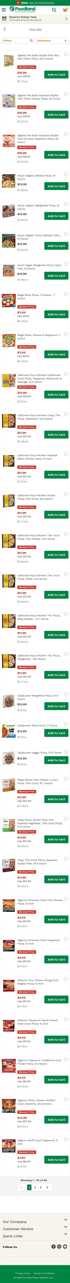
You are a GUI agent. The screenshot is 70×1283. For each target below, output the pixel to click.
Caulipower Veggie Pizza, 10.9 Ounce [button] (40, 752)
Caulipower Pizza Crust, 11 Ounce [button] (40, 725)
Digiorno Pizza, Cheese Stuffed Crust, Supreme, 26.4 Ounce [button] (40, 1102)
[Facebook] (53, 1247)
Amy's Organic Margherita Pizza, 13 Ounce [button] (38, 207)
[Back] (4, 29)
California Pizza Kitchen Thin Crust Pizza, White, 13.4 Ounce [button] (40, 577)
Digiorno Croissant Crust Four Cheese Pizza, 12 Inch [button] (40, 902)
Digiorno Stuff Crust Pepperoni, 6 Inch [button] (37, 1142)
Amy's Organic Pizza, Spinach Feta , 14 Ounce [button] (39, 237)
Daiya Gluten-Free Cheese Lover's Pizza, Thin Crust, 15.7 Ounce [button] (40, 781)
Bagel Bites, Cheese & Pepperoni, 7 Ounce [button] (38, 337)
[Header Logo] (21, 10)
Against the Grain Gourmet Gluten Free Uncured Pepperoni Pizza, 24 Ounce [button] (37, 139)
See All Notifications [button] (41, 2)
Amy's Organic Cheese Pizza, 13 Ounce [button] (36, 177)
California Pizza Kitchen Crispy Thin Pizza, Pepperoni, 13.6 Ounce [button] (40, 417)
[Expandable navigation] (3, 10)
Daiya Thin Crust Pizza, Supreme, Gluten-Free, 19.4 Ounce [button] (40, 862)
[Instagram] (59, 1247)
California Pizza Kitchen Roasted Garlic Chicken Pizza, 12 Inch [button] (40, 457)
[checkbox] (66, 55)
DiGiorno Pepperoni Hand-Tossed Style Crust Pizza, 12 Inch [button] (40, 1022)
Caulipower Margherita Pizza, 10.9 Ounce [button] (37, 697)
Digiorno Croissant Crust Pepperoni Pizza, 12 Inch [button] (40, 942)
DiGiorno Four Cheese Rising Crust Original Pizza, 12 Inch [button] (40, 982)
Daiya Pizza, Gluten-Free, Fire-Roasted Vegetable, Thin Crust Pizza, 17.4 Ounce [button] (39, 823)
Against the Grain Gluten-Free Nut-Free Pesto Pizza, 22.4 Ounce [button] (40, 57)
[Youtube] (65, 1247)
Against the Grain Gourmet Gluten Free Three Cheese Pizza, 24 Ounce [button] (40, 97)
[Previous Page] (22, 1187)
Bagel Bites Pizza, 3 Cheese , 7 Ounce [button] (36, 297)
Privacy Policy (23, 1273)
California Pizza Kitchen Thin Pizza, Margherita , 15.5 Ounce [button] (40, 657)
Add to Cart (56, 74)
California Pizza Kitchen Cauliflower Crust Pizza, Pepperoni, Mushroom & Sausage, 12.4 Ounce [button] (40, 378)
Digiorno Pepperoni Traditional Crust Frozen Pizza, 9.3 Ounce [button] (40, 1062)
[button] (54, 10)
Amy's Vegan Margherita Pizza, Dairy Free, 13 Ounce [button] (40, 267)
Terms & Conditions (44, 1273)
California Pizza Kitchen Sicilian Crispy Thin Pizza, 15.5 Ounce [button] (40, 497)
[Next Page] (48, 1187)
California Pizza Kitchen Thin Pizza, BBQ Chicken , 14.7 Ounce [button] (40, 617)
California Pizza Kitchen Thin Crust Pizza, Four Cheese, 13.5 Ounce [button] (40, 537)
